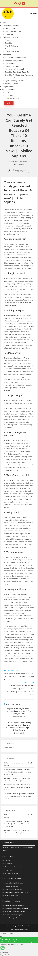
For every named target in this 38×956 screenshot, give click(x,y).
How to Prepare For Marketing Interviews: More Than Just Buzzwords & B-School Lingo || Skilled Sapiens (19, 726)
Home (4, 23)
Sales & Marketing (11, 46)
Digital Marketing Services (14, 81)
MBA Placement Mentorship (13, 889)
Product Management (12, 49)
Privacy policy (9, 870)
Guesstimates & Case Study (14, 69)
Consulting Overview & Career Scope (18, 72)
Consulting (8, 43)
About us (7, 861)
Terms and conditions (11, 873)
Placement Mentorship (10, 25)
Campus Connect (8, 86)
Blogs (14, 926)
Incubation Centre (11, 84)
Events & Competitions (12, 918)
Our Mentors (9, 95)
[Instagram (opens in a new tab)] (20, 3)
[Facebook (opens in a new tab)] (15, 3)
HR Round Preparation (13, 66)
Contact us (8, 864)
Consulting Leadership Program (14, 905)
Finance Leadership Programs (14, 915)
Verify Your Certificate (12, 98)
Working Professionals (13, 31)
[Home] (10, 170)
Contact (9, 926)
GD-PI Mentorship (11, 63)
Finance (7, 40)
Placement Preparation (19, 162)
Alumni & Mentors (9, 89)
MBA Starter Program (11, 886)
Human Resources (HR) (13, 52)
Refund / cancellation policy (13, 867)
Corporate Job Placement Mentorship (16, 892)
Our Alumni (9, 92)
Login (9, 103)
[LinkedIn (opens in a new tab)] (23, 3)
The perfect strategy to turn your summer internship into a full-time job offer (19, 711)
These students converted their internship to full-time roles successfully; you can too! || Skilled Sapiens (18, 787)
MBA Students (10, 28)
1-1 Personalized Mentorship (15, 57)
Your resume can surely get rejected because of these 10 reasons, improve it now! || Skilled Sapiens (19, 796)
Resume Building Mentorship (15, 60)
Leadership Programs (10, 37)
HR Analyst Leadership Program (15, 911)
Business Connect (8, 78)
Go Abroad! (9, 34)
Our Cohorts (6, 55)
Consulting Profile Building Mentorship (19, 75)
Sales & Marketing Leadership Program (17, 908)
